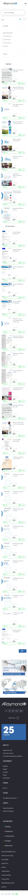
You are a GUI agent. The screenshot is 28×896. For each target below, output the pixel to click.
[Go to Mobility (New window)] (4, 825)
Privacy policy (5, 879)
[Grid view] (20, 19)
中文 (17, 711)
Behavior (5, 766)
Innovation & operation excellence (12, 756)
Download (22, 83)
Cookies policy (5, 871)
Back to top (12, 718)
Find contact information (10, 692)
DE (13, 711)
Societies (5, 772)
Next (22, 651)
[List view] (24, 19)
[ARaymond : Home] (14, 704)
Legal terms (4, 863)
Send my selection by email (16, 894)
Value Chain (6, 778)
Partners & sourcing (7, 855)
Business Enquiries (8, 811)
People (5, 769)
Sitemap (3, 887)
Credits (3, 867)
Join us (5, 788)
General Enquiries (8, 808)
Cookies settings (6, 875)
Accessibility (4, 859)
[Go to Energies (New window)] (4, 839)
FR (9, 711)
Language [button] (5, 26)
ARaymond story (7, 750)
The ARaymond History (9, 798)
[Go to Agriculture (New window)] (4, 844)
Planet (5, 775)
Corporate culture (8, 753)
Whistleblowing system (7, 883)
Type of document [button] (7, 33)
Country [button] (5, 54)
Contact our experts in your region (12, 674)
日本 (21, 711)
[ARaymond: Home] (10, 3)
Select (6, 83)
